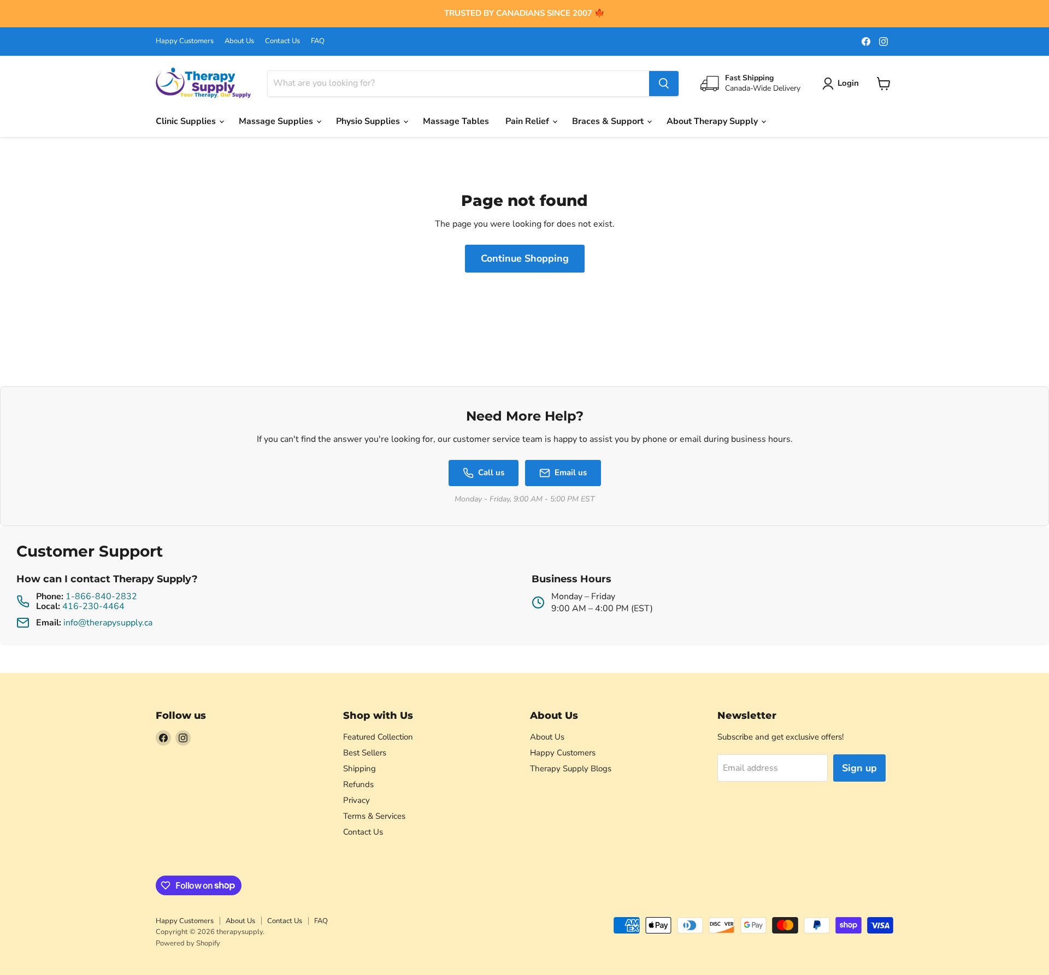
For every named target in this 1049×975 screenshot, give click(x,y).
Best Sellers (364, 752)
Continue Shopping (525, 258)
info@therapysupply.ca (107, 623)
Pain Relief (528, 121)
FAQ (318, 41)
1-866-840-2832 (101, 596)
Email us (571, 472)
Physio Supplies (369, 121)
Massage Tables (456, 121)
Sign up (859, 768)
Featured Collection (378, 736)
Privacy (356, 800)
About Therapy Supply (713, 121)
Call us (491, 472)
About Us (239, 41)
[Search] (664, 83)
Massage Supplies (277, 121)
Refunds (358, 784)
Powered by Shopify (188, 943)
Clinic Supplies (187, 121)
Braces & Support (609, 121)
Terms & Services (374, 816)
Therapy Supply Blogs (570, 768)
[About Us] (524, 14)
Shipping (359, 768)
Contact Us (282, 41)
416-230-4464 (93, 606)
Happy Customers (185, 41)
